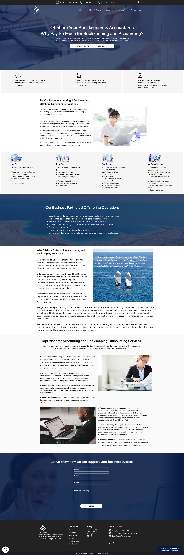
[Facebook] (142, 2)
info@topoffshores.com (68, 2)
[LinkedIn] (139, 2)
